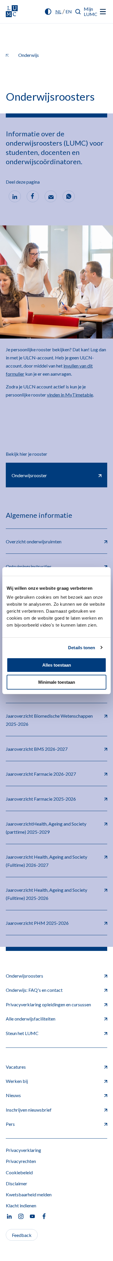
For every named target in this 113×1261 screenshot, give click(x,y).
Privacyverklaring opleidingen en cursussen (48, 1004)
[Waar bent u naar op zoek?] (78, 11)
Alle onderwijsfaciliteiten (30, 1018)
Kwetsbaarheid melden (29, 1194)
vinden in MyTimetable (70, 394)
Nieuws (13, 1095)
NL (58, 11)
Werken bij (17, 1081)
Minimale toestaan (56, 682)
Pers (10, 1124)
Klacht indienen (21, 1205)
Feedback (22, 1235)
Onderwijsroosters (24, 975)
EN (68, 11)
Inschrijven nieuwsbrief (29, 1109)
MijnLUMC (90, 11)
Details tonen (81, 647)
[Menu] (103, 11)
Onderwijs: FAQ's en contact (34, 990)
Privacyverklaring (23, 1150)
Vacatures (16, 1067)
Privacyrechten (21, 1161)
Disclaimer (16, 1183)
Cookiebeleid (19, 1172)
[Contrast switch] (48, 11)
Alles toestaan (56, 665)
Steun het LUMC (22, 1033)
